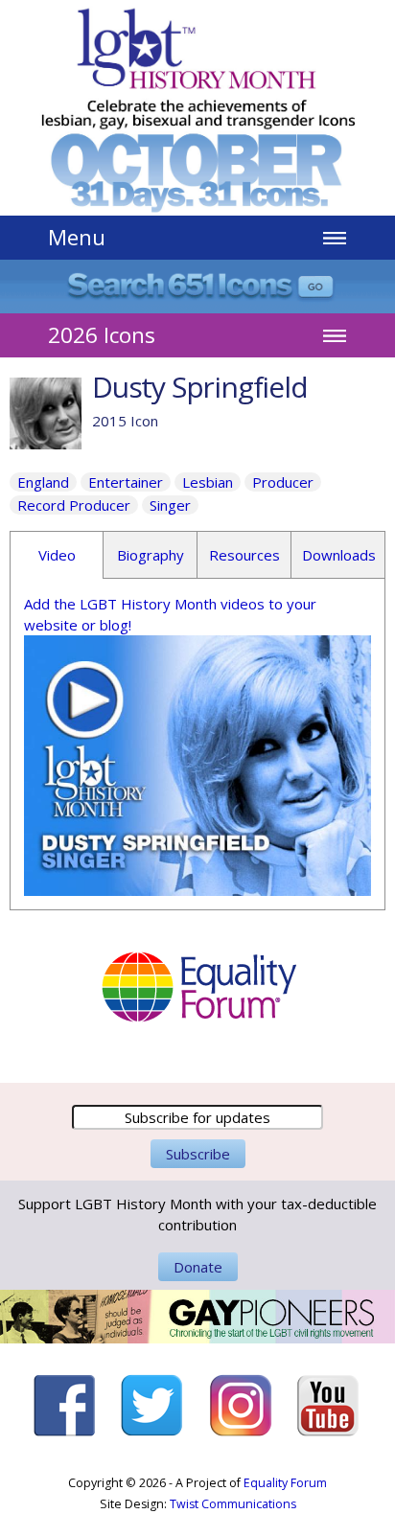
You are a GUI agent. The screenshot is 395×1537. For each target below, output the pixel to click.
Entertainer (125, 482)
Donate (198, 1266)
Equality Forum (285, 1483)
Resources (244, 554)
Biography (150, 554)
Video (57, 554)
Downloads (339, 554)
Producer (283, 482)
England (43, 482)
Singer (170, 505)
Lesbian (207, 482)
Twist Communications (233, 1504)
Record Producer (73, 505)
